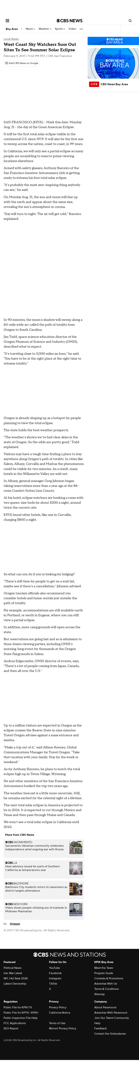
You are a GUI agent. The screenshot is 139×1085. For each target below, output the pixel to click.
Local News (11, 39)
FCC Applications (15, 1023)
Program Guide (103, 973)
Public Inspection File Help (20, 1017)
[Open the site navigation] (27, 20)
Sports (59, 29)
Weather (44, 29)
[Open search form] (130, 21)
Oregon (15, 924)
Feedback (100, 1028)
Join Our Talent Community (111, 1017)
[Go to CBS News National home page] (69, 20)
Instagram (55, 978)
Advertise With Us (105, 983)
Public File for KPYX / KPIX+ (21, 1012)
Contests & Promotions (108, 978)
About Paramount (105, 1007)
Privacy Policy (57, 1007)
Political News (12, 967)
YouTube (54, 967)
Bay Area (12, 29)
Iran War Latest (13, 973)
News (29, 29)
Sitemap (99, 994)
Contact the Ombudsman (110, 1033)
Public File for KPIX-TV (18, 1007)
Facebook (55, 973)
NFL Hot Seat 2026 (16, 978)
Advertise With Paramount (110, 1012)
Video (72, 29)
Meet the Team (103, 967)
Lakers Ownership (15, 983)
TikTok (53, 983)
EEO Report (11, 1028)
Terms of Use (57, 1023)
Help (97, 1023)
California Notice (59, 1012)
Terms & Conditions (106, 988)
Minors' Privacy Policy (62, 1028)
